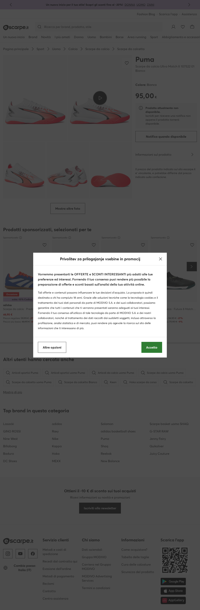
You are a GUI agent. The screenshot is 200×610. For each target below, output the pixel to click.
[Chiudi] (160, 259)
